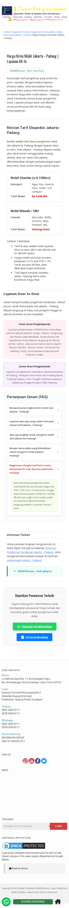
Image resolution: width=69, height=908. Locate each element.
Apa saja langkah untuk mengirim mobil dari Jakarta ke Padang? (32, 436)
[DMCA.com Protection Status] (24, 849)
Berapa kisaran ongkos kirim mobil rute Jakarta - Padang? (31, 409)
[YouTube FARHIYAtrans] (31, 762)
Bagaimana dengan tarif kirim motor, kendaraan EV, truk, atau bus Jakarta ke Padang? (31, 469)
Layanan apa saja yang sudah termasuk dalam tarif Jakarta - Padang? (32, 423)
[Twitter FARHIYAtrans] (44, 762)
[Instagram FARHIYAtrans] (25, 762)
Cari (58, 826)
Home (6, 32)
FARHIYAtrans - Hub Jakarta (35, 571)
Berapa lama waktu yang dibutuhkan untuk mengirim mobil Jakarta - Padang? (30, 452)
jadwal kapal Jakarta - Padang (24, 560)
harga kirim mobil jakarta (43, 32)
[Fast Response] (6, 901)
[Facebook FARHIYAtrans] (38, 762)
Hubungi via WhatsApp (37, 626)
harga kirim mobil (20, 32)
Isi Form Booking (37, 637)
